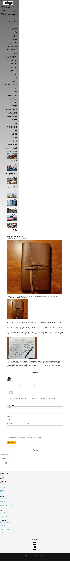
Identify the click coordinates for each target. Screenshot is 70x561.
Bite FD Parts (14, 60)
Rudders (15, 53)
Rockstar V (14, 80)
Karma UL (15, 81)
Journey (15, 106)
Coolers (15, 221)
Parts (16, 42)
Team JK (15, 177)
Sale (16, 131)
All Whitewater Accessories (11, 84)
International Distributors (11, 163)
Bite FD (15, 18)
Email (9, 423)
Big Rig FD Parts (13, 59)
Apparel (15, 45)
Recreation (14, 214)
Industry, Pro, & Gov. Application (7, 505)
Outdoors (2, 490)
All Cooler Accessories (12, 129)
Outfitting (15, 88)
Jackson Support (4, 502)
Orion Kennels (14, 133)
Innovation (2, 501)
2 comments (24, 238)
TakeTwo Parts (14, 64)
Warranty (15, 147)
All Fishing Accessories (12, 43)
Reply (8, 386)
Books (15, 91)
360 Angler (14, 31)
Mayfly (15, 25)
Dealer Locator (14, 160)
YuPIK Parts (14, 66)
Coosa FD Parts (13, 61)
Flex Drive (15, 39)
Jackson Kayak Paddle (12, 21)
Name (8, 416)
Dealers (15, 152)
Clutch (15, 74)
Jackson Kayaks (13, 71)
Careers (15, 176)
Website (9, 431)
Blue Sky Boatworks (12, 29)
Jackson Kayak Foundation (11, 173)
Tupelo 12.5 (14, 105)
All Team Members (13, 185)
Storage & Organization (12, 113)
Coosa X (15, 24)
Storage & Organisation (12, 49)
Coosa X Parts (14, 63)
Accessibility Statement (12, 151)
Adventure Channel (4, 515)
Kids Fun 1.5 (14, 82)
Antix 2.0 (15, 73)
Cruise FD (15, 108)
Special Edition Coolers (12, 126)
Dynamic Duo (14, 75)
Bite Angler (14, 22)
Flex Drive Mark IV (13, 40)
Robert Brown (10, 238)
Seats (15, 52)
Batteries (15, 38)
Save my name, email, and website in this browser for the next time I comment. (25, 437)
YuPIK (15, 28)
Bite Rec (15, 101)
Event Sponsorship (4, 504)
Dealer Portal (14, 161)
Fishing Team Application (6, 519)
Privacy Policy (3, 528)
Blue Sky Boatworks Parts (11, 57)
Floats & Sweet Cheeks (12, 87)
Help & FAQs (3, 525)
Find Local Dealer (4, 498)
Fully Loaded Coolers (12, 127)
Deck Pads (14, 54)
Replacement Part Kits (12, 95)
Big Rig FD (14, 20)
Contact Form (3, 482)
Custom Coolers (13, 124)
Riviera (15, 102)
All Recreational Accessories (11, 109)
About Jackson (14, 164)
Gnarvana (15, 78)
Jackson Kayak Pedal (12, 14)
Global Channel (13, 189)
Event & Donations (13, 174)
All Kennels (14, 134)
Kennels (15, 229)
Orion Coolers (14, 122)
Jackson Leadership (12, 171)
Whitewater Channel (12, 187)
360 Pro (15, 32)
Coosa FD (15, 17)
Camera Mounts (13, 89)
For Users (15, 140)
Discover (2, 491)
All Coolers (14, 123)
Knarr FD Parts (14, 67)
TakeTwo (15, 103)
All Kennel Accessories (12, 136)
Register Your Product (12, 144)
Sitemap (2, 532)
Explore (1, 493)
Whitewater (14, 206)
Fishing (15, 199)
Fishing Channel (13, 186)
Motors (15, 36)
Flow (16, 77)
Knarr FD (15, 15)
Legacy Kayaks (14, 68)
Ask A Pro (15, 141)
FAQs (16, 143)
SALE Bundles (14, 137)
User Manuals (14, 145)
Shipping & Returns (4, 529)
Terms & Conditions (4, 526)
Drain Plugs (14, 94)
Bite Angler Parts (13, 56)
